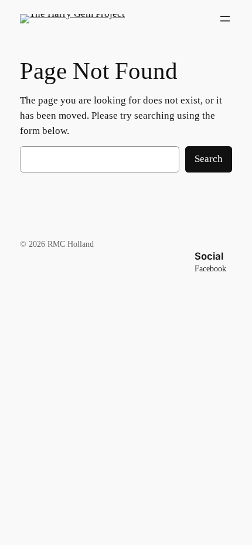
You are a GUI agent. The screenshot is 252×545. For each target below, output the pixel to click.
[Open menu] (225, 19)
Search (209, 158)
